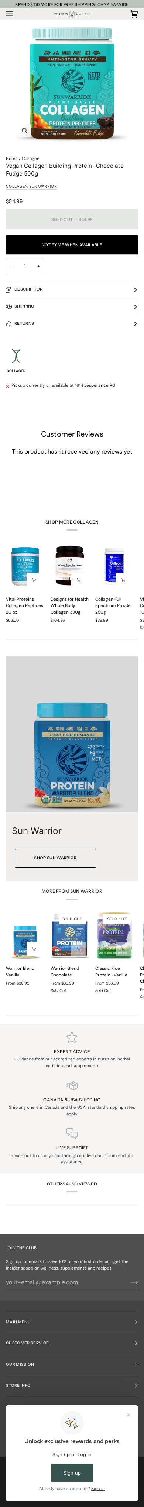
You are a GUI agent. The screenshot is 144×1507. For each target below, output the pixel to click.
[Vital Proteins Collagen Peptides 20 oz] (25, 566)
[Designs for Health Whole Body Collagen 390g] (70, 566)
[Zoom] (72, 83)
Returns (24, 323)
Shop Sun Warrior (55, 857)
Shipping (24, 306)
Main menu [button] (18, 1322)
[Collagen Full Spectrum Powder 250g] (114, 566)
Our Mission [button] (20, 1364)
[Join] (128, 1282)
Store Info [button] (18, 1385)
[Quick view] (34, 580)
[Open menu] (17, 14)
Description (28, 289)
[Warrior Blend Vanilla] (25, 935)
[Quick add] (34, 949)
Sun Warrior (42, 186)
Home (12, 159)
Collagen (31, 159)
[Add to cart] (123, 580)
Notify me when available (72, 245)
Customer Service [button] (27, 1343)
